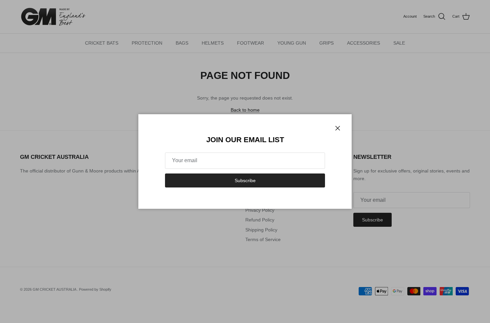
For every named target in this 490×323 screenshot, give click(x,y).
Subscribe (245, 180)
